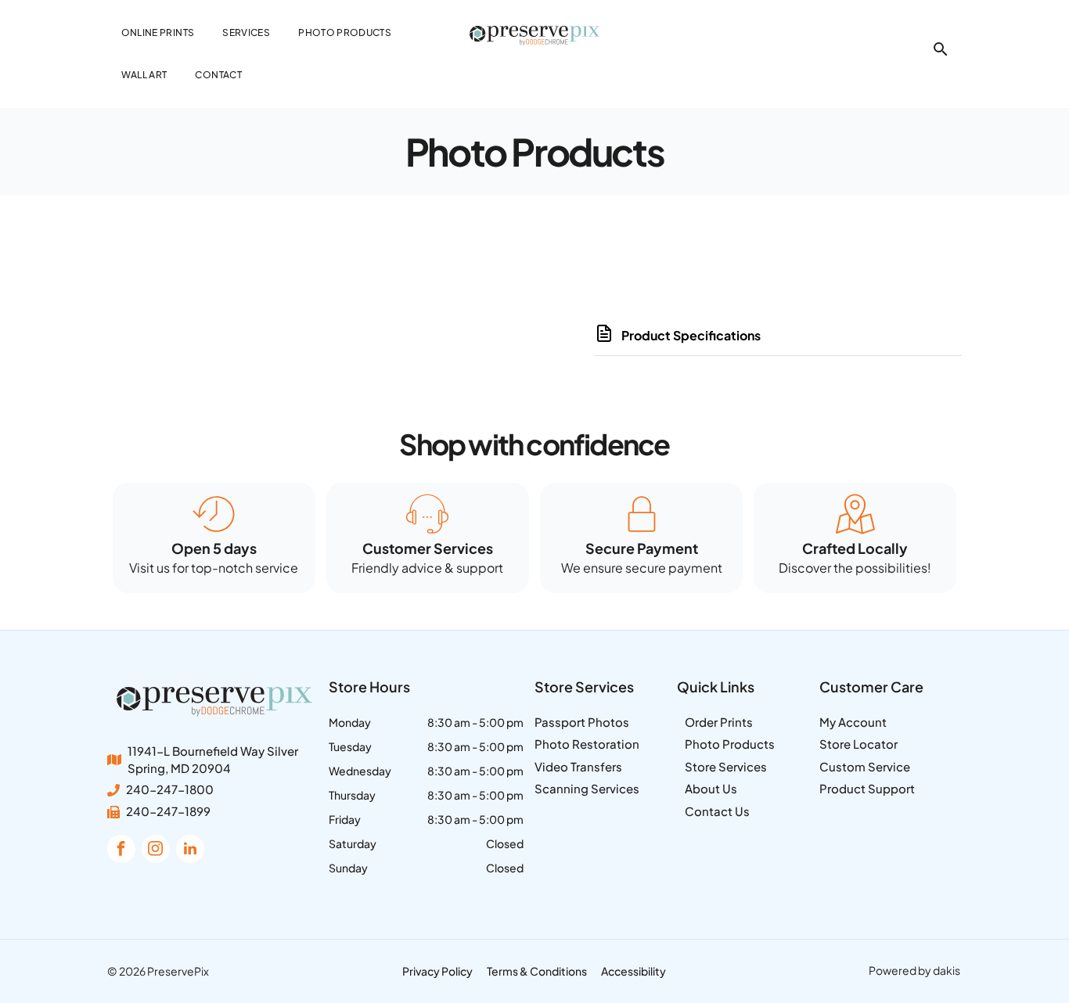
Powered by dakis (914, 970)
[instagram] (156, 851)
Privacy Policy (437, 971)
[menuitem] (158, 33)
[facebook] (121, 851)
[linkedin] (190, 851)
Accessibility (633, 971)
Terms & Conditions (537, 971)
